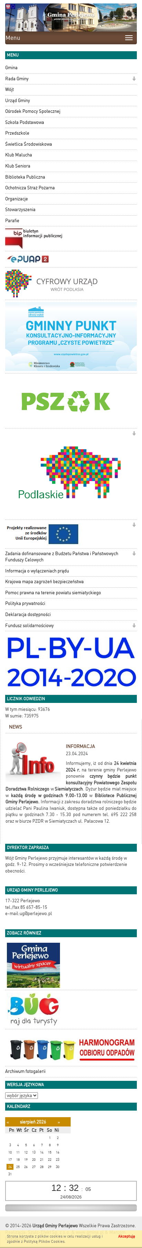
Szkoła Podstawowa (24, 122)
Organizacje (16, 198)
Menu (13, 37)
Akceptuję (126, 1236)
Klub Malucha (18, 154)
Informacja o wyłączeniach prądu (37, 570)
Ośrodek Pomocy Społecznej (32, 111)
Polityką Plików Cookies (44, 1241)
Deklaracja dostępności (28, 614)
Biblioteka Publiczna (25, 177)
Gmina (11, 67)
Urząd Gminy (17, 100)
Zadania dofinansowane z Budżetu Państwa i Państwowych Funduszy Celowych (61, 557)
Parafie (12, 220)
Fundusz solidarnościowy (29, 625)
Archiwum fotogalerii (25, 1071)
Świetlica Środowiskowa (28, 144)
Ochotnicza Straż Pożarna (30, 187)
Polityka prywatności (25, 603)
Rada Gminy (17, 78)
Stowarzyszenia (20, 209)
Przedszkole (17, 133)
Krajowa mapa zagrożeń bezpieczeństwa (44, 581)
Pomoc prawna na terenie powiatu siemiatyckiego (53, 592)
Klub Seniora (17, 166)
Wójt (9, 89)
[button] (134, 79)
